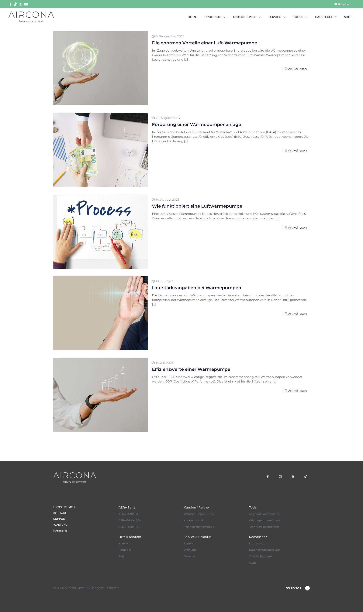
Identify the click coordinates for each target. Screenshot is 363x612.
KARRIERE (60, 530)
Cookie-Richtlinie (260, 556)
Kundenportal (193, 520)
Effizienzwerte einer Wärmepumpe (191, 369)
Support (189, 543)
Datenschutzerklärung (264, 550)
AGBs (252, 562)
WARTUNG (60, 524)
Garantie (189, 556)
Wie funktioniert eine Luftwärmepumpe (197, 206)
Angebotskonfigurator (264, 514)
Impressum (256, 543)
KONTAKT (59, 513)
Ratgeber (125, 550)
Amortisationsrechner (264, 527)
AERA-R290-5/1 (128, 514)
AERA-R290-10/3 (129, 520)
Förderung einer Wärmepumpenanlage (196, 124)
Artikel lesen (297, 69)
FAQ (121, 556)
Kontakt (124, 543)
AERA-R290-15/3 (129, 527)
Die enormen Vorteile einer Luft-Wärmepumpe (204, 43)
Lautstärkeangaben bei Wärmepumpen (196, 287)
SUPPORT (60, 519)
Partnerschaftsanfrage (199, 527)
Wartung (190, 550)
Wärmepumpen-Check (199, 514)
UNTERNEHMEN (64, 507)
